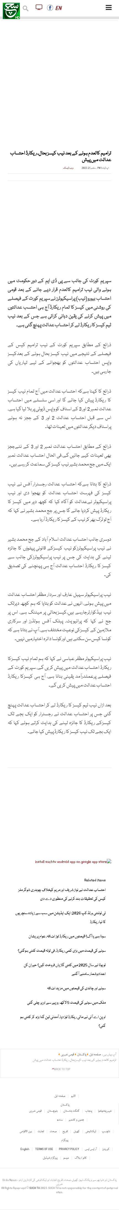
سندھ (60, 1120)
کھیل (77, 1131)
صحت (53, 1131)
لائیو (73, 1096)
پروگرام (64, 1140)
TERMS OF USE (44, 1149)
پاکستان (65, 1105)
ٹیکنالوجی (91, 1131)
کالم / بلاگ (81, 1158)
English (24, 1149)
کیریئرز (106, 1149)
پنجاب (88, 1111)
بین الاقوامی (26, 1131)
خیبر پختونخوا (105, 1111)
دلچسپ (106, 1131)
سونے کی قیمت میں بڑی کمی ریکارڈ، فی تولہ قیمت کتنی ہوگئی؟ (62, 951)
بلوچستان (52, 1111)
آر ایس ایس (91, 1149)
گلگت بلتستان (71, 1111)
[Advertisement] (59, 82)
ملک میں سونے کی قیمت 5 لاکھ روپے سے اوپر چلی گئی (66, 1003)
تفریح (65, 1131)
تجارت (41, 1131)
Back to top (62, 1069)
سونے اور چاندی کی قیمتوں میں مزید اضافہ (76, 988)
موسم (66, 1158)
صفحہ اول (60, 1096)
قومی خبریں (35, 1111)
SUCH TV (34, 1188)
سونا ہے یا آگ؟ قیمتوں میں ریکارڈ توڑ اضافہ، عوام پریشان (67, 936)
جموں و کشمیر (76, 1120)
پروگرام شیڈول (50, 1158)
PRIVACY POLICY (69, 1149)
